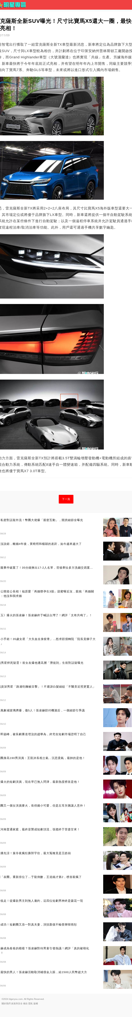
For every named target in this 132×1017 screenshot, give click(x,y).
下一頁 (66, 499)
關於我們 (6, 1003)
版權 (35, 1003)
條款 (25, 1003)
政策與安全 (17, 1003)
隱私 (30, 1003)
